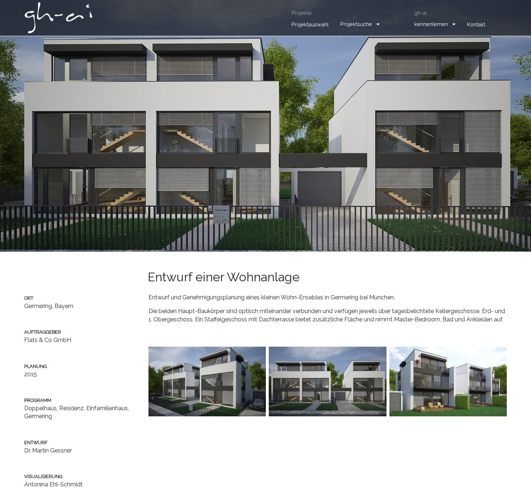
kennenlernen (431, 24)
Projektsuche (356, 24)
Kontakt (476, 24)
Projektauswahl (310, 24)
